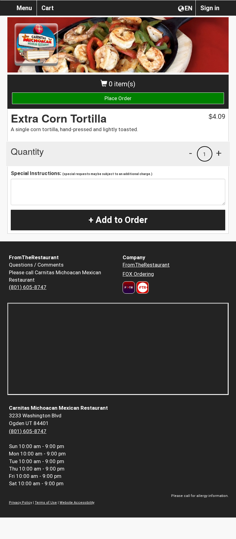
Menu (24, 8)
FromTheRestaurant (146, 265)
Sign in (209, 8)
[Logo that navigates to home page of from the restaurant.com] (129, 287)
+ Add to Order (118, 220)
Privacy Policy (20, 503)
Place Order (118, 98)
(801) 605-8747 (27, 287)
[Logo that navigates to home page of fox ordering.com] (142, 287)
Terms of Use (46, 503)
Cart (47, 8)
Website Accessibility (77, 503)
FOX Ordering (138, 274)
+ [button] (219, 153)
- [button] (190, 153)
